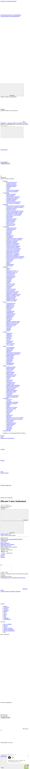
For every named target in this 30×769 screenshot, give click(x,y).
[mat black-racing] (12, 539)
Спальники (6, 192)
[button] (15, 8)
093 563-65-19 (4, 149)
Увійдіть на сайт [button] (5, 534)
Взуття (5, 332)
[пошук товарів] (12, 132)
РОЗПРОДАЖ (7, 430)
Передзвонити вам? (5, 163)
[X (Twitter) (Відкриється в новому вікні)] (11, 49)
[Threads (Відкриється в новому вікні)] (11, 83)
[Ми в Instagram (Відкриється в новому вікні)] (11, 60)
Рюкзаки (5, 204)
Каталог (3, 15)
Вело (4, 346)
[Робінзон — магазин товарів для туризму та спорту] (6, 571)
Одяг (4, 302)
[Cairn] (2, 435)
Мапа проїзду (4, 756)
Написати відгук (5, 507)
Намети (5, 181)
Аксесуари (6, 226)
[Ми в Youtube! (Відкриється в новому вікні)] (11, 38)
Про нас (7, 15)
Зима (4, 365)
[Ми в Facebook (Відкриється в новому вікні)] (11, 27)
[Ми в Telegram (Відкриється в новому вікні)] (11, 71)
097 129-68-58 (4, 162)
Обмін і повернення (8, 629)
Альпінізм (6, 398)
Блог (19, 16)
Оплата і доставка (13, 15)
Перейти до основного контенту (9, 1)
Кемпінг (5, 267)
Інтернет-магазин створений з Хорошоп (10, 591)
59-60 (5, 542)
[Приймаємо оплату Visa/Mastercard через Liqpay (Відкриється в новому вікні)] (13, 577)
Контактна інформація (12, 16)
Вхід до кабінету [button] (7, 624)
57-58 (2, 541)
